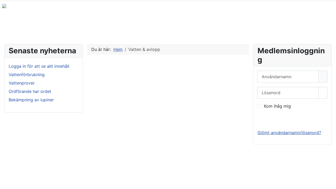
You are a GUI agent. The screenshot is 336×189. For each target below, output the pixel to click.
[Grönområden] (119, 30)
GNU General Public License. (114, 175)
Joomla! (10, 175)
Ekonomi (67, 30)
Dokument (208, 30)
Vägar (181, 30)
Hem (12, 30)
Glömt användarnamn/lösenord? (289, 132)
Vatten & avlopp (149, 30)
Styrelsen (239, 30)
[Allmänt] (45, 30)
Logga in (270, 119)
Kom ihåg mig (277, 106)
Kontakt (267, 30)
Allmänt (34, 30)
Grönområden (101, 30)
